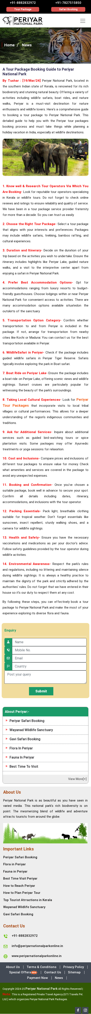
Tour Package (22, 9)
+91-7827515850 (68, 3)
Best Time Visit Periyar (20, 878)
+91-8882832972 (23, 3)
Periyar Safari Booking (27, 721)
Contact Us (52, 972)
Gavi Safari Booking (25, 739)
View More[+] (77, 779)
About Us (13, 967)
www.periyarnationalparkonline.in (37, 956)
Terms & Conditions (41, 967)
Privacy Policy (73, 967)
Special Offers (20, 972)
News (27, 45)
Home (9, 45)
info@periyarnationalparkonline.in (37, 946)
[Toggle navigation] (82, 21)
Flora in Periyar (21, 748)
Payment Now (37, 978)
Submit (41, 691)
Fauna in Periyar (22, 757)
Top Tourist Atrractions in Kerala (27, 900)
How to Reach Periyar (19, 886)
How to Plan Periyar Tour (21, 893)
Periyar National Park (41, 989)
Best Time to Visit (24, 766)
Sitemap (74, 972)
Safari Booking (68, 9)
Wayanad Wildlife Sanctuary (31, 730)
